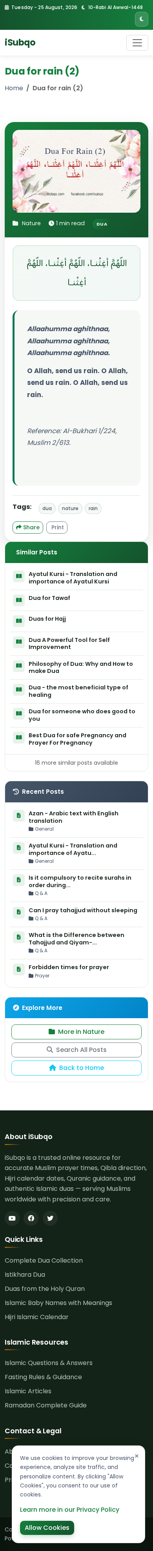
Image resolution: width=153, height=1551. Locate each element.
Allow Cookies (47, 1527)
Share (31, 527)
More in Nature (81, 1031)
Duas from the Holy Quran (45, 1288)
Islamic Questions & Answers (49, 1362)
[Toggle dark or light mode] (141, 19)
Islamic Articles (28, 1391)
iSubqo (20, 42)
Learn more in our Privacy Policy (69, 1509)
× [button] (136, 1456)
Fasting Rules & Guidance (43, 1377)
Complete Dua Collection (44, 1260)
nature (70, 508)
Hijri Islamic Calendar (37, 1316)
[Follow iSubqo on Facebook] (31, 1218)
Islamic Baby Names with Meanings (58, 1302)
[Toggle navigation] (137, 43)
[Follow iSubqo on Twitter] (50, 1218)
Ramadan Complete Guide (46, 1405)
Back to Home (81, 1067)
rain (93, 508)
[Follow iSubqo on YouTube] (12, 1218)
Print (57, 527)
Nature (31, 223)
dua (47, 508)
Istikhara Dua (25, 1274)
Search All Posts (81, 1049)
